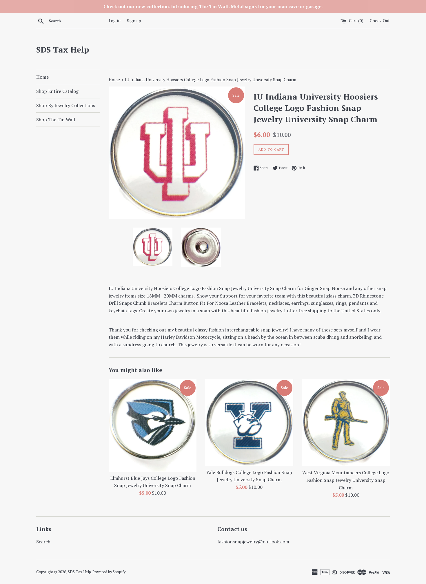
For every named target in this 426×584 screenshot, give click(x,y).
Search (43, 541)
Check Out (380, 21)
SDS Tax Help (62, 49)
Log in (115, 21)
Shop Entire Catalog (57, 91)
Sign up (134, 21)
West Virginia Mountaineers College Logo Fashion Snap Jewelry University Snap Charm (345, 480)
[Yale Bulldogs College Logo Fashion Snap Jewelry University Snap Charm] (249, 422)
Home (42, 77)
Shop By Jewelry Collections (65, 105)
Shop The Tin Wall (55, 119)
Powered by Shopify (108, 571)
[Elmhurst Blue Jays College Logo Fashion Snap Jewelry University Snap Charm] (152, 425)
